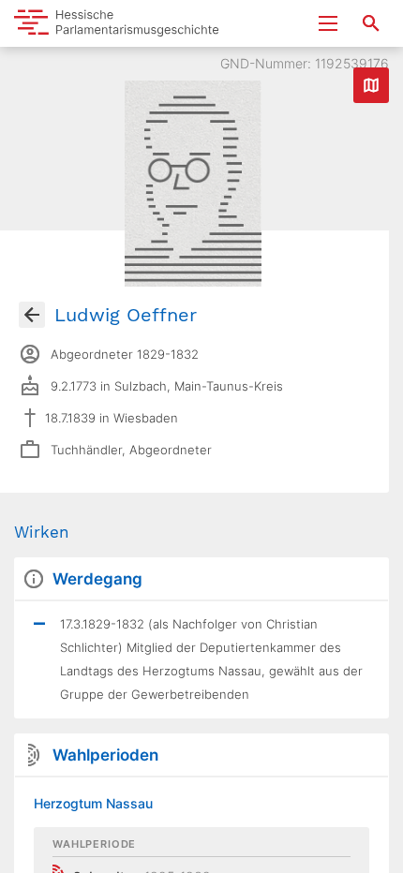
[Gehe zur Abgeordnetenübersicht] (32, 315)
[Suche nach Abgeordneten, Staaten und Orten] (371, 23)
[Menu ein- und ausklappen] (328, 23)
